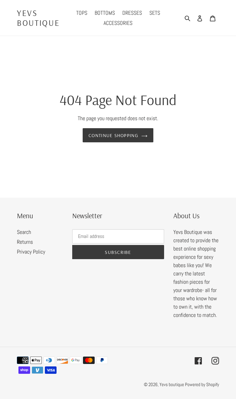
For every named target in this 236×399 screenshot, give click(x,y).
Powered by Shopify (202, 384)
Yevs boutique (38, 18)
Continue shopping (113, 135)
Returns (25, 241)
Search (24, 231)
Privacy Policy (31, 251)
